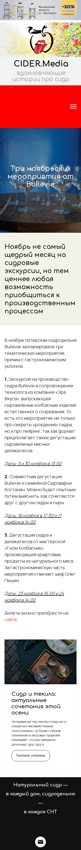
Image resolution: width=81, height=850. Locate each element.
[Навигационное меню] (73, 106)
